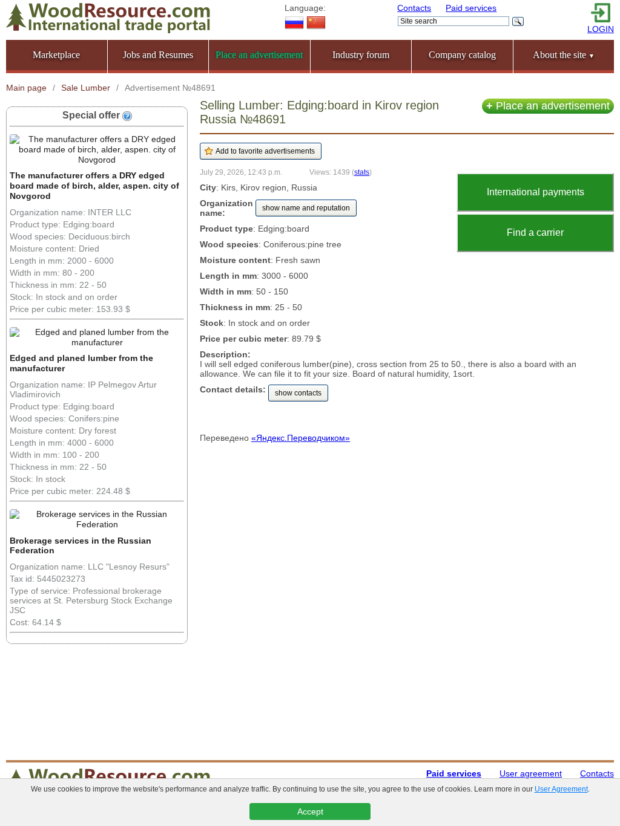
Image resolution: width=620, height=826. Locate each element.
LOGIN (600, 29)
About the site (564, 55)
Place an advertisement (548, 106)
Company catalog (462, 55)
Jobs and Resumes (158, 55)
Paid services (471, 8)
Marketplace (56, 55)
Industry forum (360, 55)
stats (361, 172)
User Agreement (561, 789)
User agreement (531, 773)
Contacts (414, 8)
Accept (310, 811)
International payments (535, 192)
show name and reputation (306, 208)
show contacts (298, 393)
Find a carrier (535, 232)
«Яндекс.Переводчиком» (300, 438)
